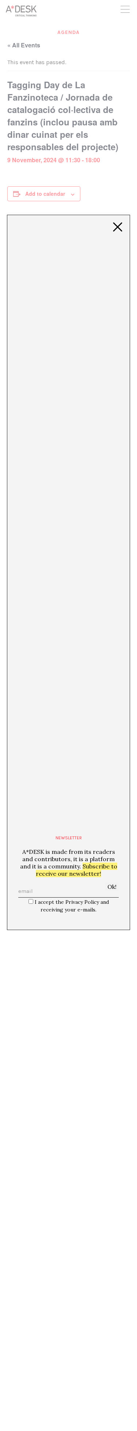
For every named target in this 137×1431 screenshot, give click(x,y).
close (117, 227)
